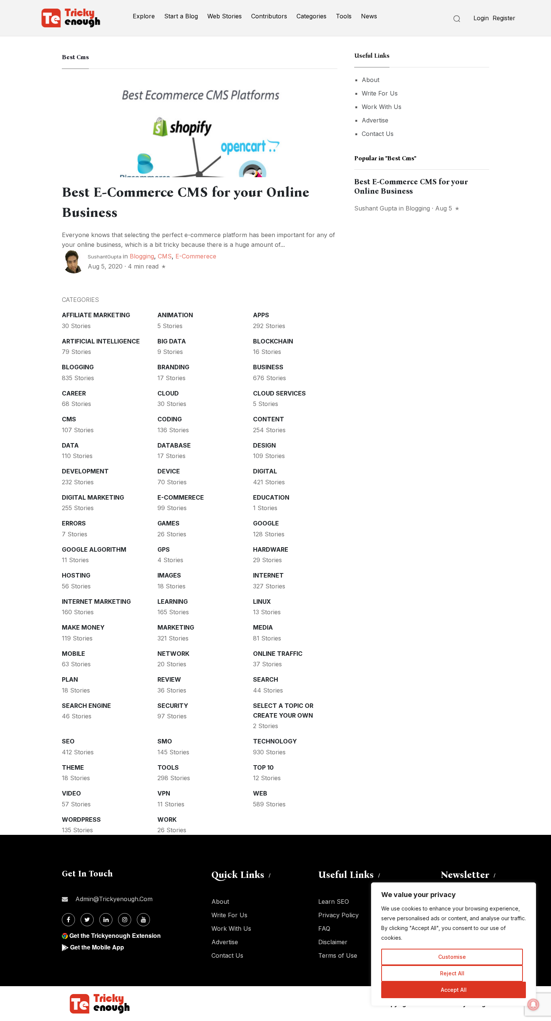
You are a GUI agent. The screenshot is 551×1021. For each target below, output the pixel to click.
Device (168, 471)
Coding (169, 419)
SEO (68, 741)
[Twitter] (87, 919)
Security (172, 705)
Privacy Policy (338, 915)
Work (167, 819)
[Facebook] (68, 919)
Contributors (269, 16)
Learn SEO (333, 901)
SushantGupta (104, 257)
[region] (453, 944)
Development (85, 471)
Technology (275, 741)
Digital (265, 471)
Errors (74, 523)
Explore (144, 16)
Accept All (454, 990)
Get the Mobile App (97, 947)
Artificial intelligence (101, 341)
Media (263, 627)
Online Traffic (277, 653)
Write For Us (380, 93)
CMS (165, 256)
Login (481, 18)
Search (265, 679)
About (370, 80)
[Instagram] (124, 919)
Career (74, 393)
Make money (83, 627)
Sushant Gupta (375, 208)
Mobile (73, 653)
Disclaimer (332, 942)
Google (266, 523)
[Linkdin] (105, 919)
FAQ (324, 928)
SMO (164, 741)
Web (260, 793)
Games (168, 523)
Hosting (76, 575)
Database (174, 445)
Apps (261, 315)
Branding (173, 367)
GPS (163, 549)
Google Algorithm (94, 549)
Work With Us (381, 106)
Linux (262, 601)
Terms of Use (337, 955)
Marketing (175, 627)
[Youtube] (143, 919)
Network (173, 653)
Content (268, 419)
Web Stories (224, 16)
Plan (70, 679)
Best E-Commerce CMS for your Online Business (411, 186)
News (369, 16)
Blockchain (273, 341)
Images (169, 575)
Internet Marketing (96, 601)
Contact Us (378, 133)
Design (264, 445)
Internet (268, 575)
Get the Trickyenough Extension (115, 935)
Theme (73, 767)
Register (504, 18)
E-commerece (195, 256)
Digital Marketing (93, 497)
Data (70, 445)
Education (271, 497)
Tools (344, 16)
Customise (452, 957)
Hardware (270, 549)
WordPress (81, 819)
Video (71, 793)
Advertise (375, 120)
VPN (163, 793)
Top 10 (263, 767)
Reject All (452, 973)
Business (268, 367)
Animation (175, 315)
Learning (172, 601)
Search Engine (86, 705)
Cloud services (279, 393)
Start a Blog (181, 16)
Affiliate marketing (96, 315)
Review (169, 679)
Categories (311, 16)
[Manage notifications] (533, 1005)
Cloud (168, 393)
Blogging (142, 256)
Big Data (171, 341)
